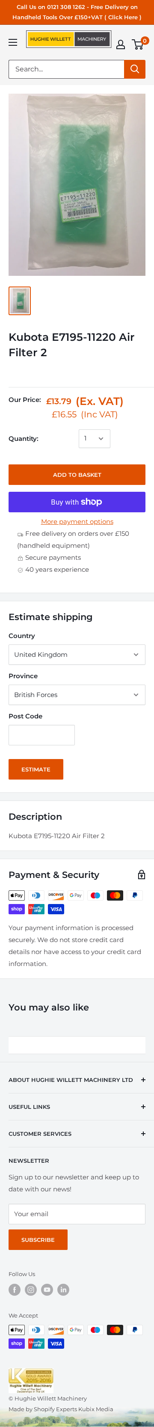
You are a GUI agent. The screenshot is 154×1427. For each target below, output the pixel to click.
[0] (138, 44)
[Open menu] (13, 42)
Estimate (35, 769)
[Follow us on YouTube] (47, 1290)
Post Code (25, 716)
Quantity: (23, 438)
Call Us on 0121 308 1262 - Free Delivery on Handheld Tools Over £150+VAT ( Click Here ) (77, 12)
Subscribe (38, 1239)
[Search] (134, 69)
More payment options (77, 521)
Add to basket (77, 474)
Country (22, 636)
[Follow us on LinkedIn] (63, 1290)
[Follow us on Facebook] (15, 1290)
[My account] (120, 44)
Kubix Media (95, 1409)
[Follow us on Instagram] (31, 1290)
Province (23, 676)
